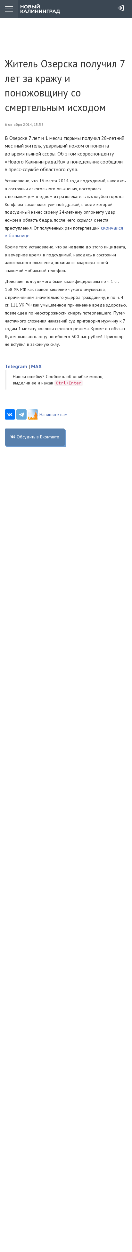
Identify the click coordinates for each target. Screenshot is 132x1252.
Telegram (16, 366)
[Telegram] (21, 414)
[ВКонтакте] (10, 414)
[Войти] (121, 8)
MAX (36, 366)
